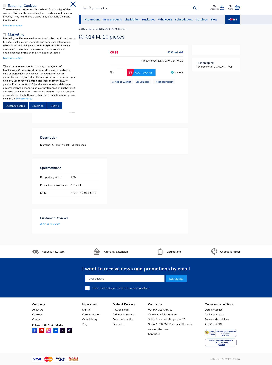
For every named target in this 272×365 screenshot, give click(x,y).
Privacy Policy (24, 98)
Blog (214, 19)
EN (235, 19)
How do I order (121, 309)
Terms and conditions (217, 319)
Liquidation (132, 19)
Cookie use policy (214, 314)
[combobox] (139, 8)
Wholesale (165, 19)
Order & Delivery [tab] (124, 304)
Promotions (92, 19)
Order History (89, 319)
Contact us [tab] (155, 304)
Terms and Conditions (137, 288)
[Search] (195, 8)
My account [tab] (90, 304)
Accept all (37, 105)
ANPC (208, 324)
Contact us (154, 333)
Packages (148, 19)
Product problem (164, 81)
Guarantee (118, 324)
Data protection (214, 309)
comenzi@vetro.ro (158, 329)
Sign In (86, 309)
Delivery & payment (124, 314)
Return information (123, 319)
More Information (13, 25)
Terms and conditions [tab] (219, 304)
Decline (55, 105)
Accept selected (15, 105)
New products (112, 19)
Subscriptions (184, 19)
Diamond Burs (80, 29)
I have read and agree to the (121, 288)
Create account (91, 314)
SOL (220, 324)
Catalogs (202, 19)
